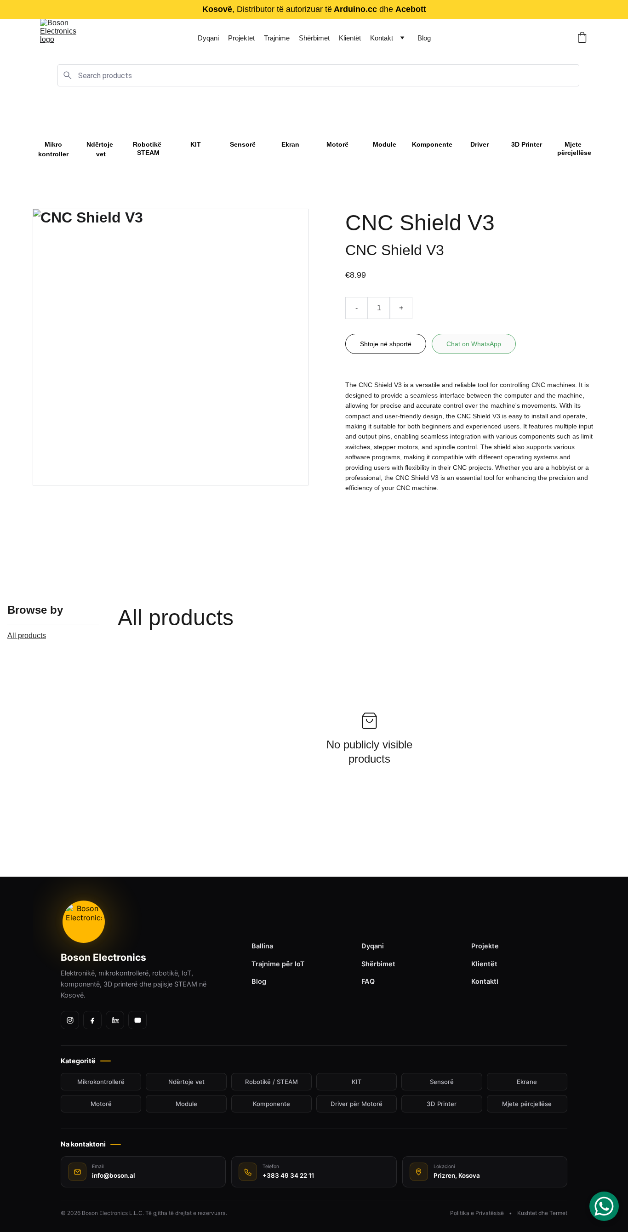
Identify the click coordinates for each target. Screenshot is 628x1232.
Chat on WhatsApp (473, 344)
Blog (424, 38)
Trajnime (277, 38)
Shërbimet (314, 38)
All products (26, 635)
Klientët (350, 38)
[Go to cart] (582, 38)
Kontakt (381, 38)
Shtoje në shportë (385, 344)
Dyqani (208, 38)
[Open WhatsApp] (604, 1206)
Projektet (241, 38)
